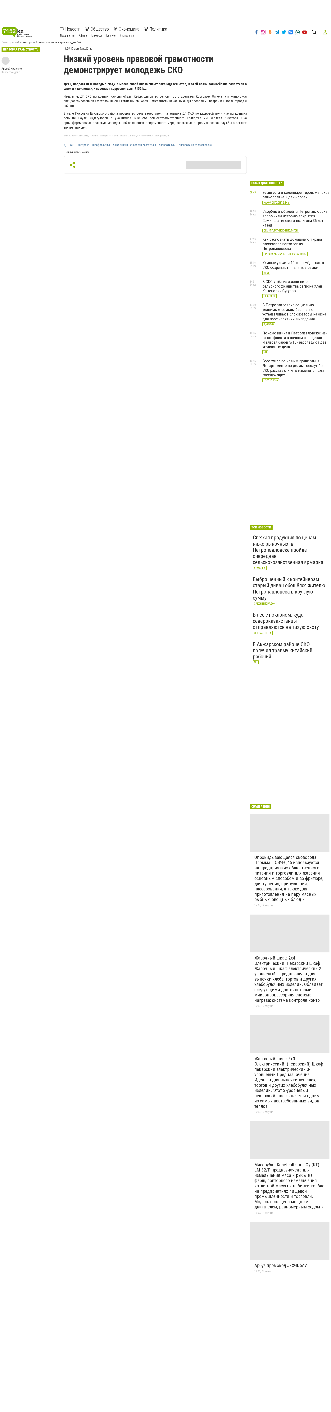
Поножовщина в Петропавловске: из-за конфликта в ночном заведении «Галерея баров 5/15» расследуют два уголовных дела (294, 340)
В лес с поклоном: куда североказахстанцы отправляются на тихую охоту (286, 621)
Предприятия (67, 35)
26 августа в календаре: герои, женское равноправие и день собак (295, 194)
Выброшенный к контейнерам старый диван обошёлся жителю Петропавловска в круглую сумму (289, 588)
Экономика (129, 29)
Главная (6, 42)
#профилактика (101, 145)
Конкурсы (96, 35)
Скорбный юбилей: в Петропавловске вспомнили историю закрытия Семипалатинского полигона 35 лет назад (294, 218)
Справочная (127, 35)
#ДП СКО (69, 145)
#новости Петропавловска (195, 145)
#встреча (83, 145)
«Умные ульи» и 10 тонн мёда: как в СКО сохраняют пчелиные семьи (293, 265)
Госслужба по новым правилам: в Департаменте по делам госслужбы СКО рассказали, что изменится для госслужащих (293, 368)
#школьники (120, 145)
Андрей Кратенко (12, 68)
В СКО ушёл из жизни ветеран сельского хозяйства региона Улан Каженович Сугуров (292, 286)
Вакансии (111, 35)
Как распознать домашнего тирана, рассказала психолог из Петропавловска (292, 244)
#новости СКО (167, 145)
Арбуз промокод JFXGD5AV (280, 1265)
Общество (99, 29)
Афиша (83, 35)
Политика (158, 29)
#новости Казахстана (143, 145)
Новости (72, 29)
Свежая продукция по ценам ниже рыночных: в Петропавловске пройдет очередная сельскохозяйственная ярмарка (288, 549)
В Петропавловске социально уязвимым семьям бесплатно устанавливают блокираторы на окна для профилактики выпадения (294, 312)
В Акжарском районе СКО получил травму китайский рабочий (282, 650)
